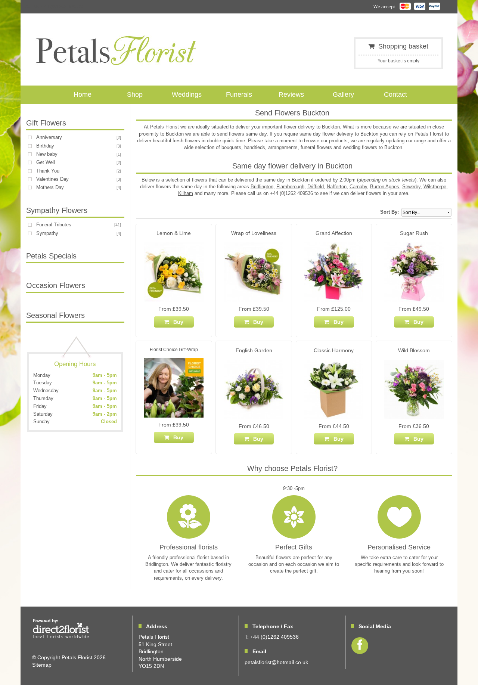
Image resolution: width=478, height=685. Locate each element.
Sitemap (42, 665)
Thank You (47, 171)
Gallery (343, 94)
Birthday (45, 146)
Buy (176, 322)
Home (82, 94)
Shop (135, 94)
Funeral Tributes (53, 224)
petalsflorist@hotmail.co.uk (276, 662)
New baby (47, 154)
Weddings (187, 94)
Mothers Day (50, 187)
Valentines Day (52, 179)
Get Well (45, 162)
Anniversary (49, 137)
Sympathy (47, 233)
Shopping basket (403, 46)
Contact (395, 94)
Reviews (291, 94)
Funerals (239, 94)
